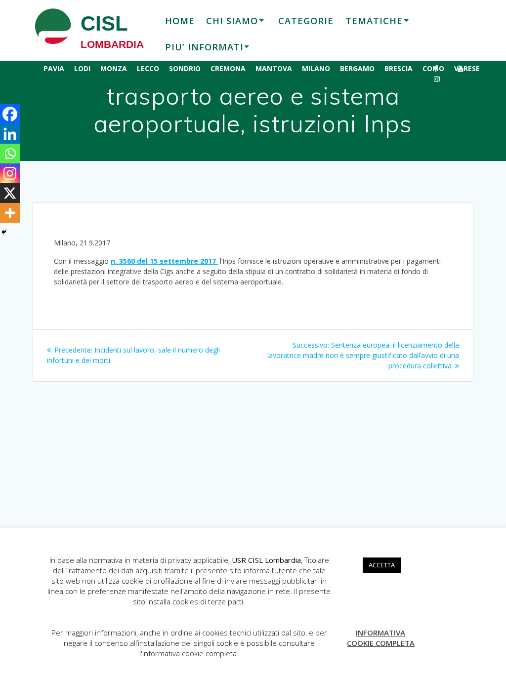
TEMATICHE (374, 21)
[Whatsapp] (10, 153)
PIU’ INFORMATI (204, 47)
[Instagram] (10, 173)
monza (113, 68)
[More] (10, 213)
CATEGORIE (306, 21)
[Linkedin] (10, 134)
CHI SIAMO (232, 21)
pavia (53, 68)
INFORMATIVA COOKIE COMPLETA (381, 638)
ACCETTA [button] (382, 564)
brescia (398, 68)
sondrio (185, 68)
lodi (82, 68)
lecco (148, 68)
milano (316, 68)
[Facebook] (10, 114)
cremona (228, 68)
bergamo (357, 68)
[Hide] (4, 232)
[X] (10, 193)
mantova (273, 68)
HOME (180, 21)
